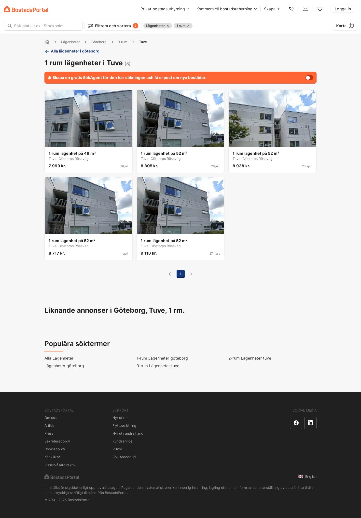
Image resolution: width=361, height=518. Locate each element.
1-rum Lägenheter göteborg (162, 358)
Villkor (117, 449)
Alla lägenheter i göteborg (75, 51)
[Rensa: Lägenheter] (167, 25)
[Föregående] (170, 274)
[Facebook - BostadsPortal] (296, 423)
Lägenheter (70, 42)
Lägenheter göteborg (64, 365)
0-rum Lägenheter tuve (158, 365)
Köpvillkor (52, 457)
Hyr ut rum (120, 417)
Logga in (343, 8)
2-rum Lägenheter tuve (249, 358)
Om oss (50, 417)
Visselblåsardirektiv (59, 465)
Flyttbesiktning (124, 425)
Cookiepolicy (54, 449)
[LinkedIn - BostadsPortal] (310, 423)
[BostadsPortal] (26, 9)
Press (48, 433)
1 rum (122, 42)
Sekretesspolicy (57, 441)
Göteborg (99, 42)
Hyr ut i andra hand (127, 433)
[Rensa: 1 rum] (188, 25)
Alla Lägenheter (58, 358)
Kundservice (122, 441)
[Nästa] (191, 274)
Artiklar (50, 425)
